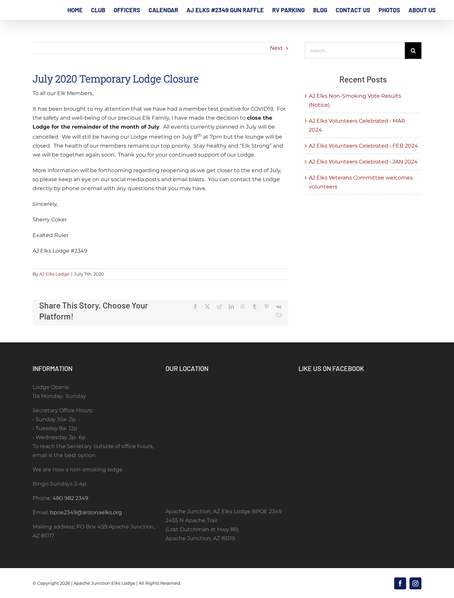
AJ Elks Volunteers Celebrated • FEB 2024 (363, 146)
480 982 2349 (70, 498)
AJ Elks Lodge (54, 274)
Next (276, 48)
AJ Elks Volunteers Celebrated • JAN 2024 (363, 162)
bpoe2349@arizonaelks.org (86, 512)
